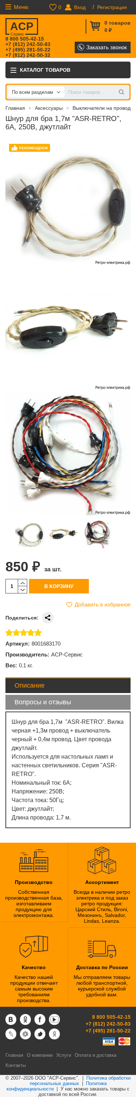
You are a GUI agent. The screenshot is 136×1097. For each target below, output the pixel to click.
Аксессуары (49, 108)
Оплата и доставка (95, 1055)
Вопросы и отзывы (43, 702)
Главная (15, 108)
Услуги (63, 1055)
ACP (21, 27)
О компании (40, 1055)
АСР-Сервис (67, 654)
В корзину (59, 586)
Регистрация (112, 7)
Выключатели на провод (102, 108)
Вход (80, 7)
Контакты (15, 1065)
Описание (30, 685)
